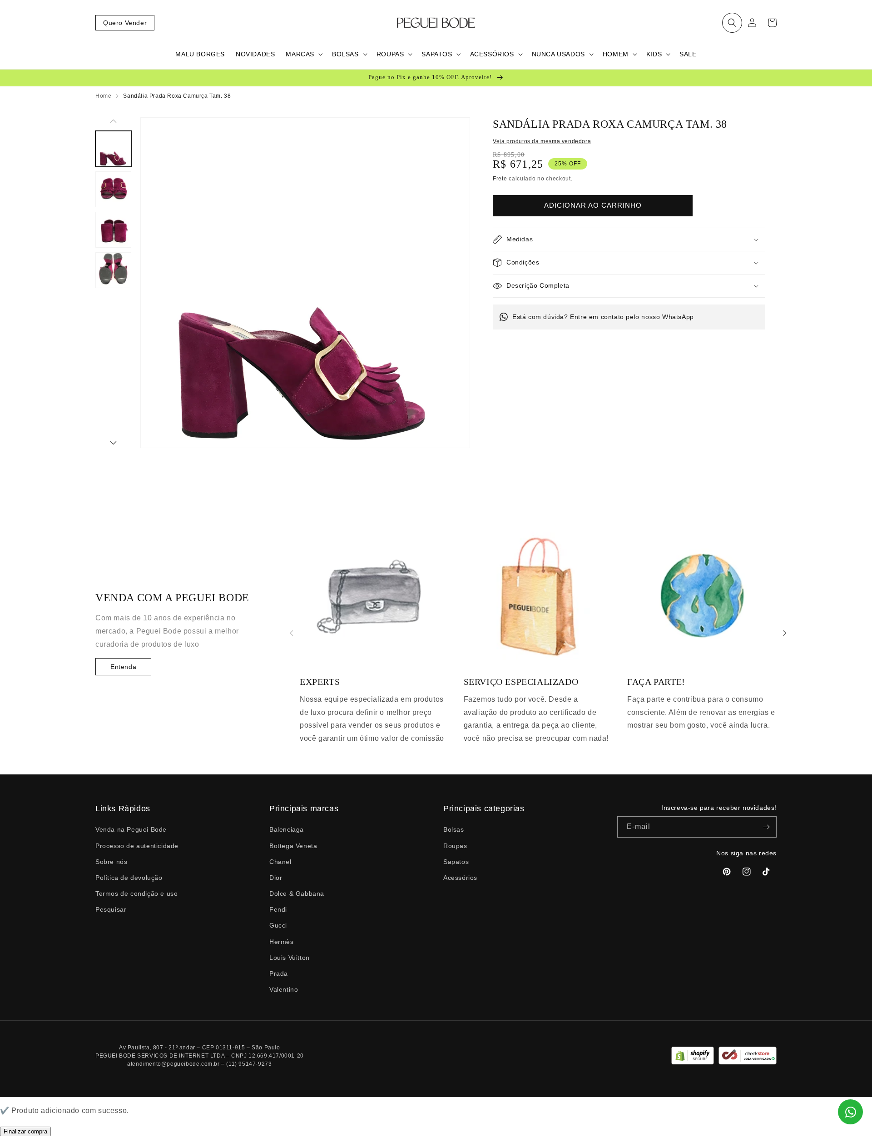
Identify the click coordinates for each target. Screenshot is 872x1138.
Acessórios (460, 877)
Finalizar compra (25, 1131)
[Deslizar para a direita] (113, 443)
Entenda (123, 666)
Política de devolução (129, 877)
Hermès (281, 941)
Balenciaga (286, 829)
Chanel (280, 861)
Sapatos (456, 861)
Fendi (278, 909)
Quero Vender (125, 22)
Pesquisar (110, 909)
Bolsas (453, 829)
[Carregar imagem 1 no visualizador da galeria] (113, 149)
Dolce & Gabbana (296, 893)
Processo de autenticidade (136, 845)
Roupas (455, 845)
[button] (732, 23)
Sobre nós (111, 861)
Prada (278, 973)
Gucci (278, 925)
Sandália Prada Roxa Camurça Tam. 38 (177, 96)
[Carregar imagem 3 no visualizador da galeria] (113, 230)
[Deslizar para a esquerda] (113, 121)
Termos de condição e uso (136, 893)
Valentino (283, 989)
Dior (275, 877)
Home (103, 96)
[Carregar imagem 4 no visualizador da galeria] (113, 270)
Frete (500, 178)
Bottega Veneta (293, 845)
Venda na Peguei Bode (131, 829)
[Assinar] (766, 827)
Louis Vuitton (289, 957)
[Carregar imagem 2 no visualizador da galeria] (113, 189)
